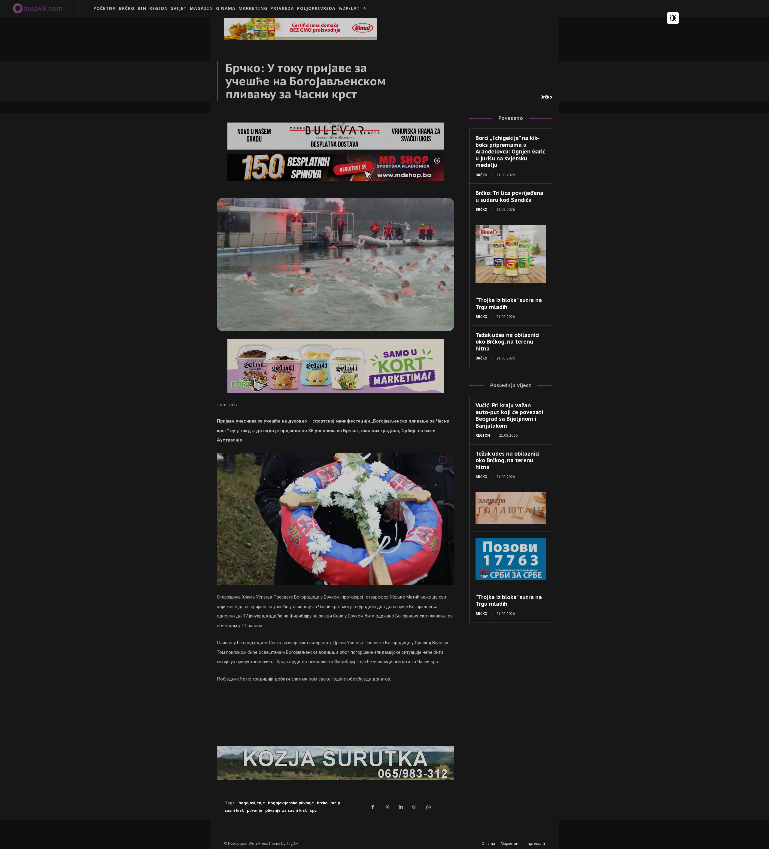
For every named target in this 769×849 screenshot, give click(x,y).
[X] (387, 807)
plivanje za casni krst (286, 810)
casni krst (234, 810)
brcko (322, 802)
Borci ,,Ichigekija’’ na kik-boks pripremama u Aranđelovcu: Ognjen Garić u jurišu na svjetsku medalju (510, 151)
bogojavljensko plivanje (291, 802)
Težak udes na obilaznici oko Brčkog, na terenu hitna (508, 342)
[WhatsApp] (428, 807)
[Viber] (414, 807)
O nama (488, 843)
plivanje (254, 810)
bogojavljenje (252, 802)
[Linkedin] (400, 807)
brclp (335, 802)
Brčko (546, 97)
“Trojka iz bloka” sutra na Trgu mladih (509, 304)
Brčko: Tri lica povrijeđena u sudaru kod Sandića (509, 196)
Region (483, 435)
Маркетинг (510, 843)
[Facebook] (373, 807)
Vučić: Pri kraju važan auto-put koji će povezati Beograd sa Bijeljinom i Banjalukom (509, 415)
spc (313, 810)
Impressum (535, 843)
